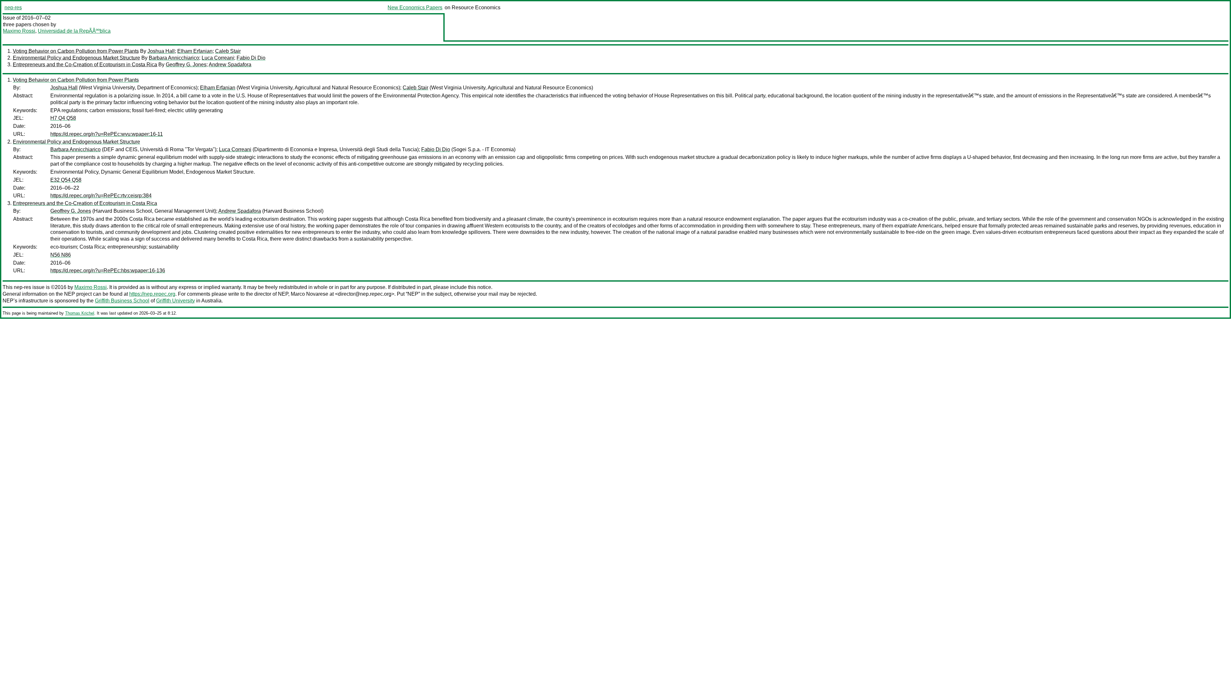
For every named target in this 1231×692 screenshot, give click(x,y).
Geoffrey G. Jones (186, 64)
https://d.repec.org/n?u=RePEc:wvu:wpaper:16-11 (106, 134)
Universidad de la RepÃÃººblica (74, 31)
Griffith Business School (122, 300)
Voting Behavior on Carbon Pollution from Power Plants (76, 51)
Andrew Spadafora (230, 64)
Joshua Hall (161, 51)
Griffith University (175, 300)
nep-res (13, 7)
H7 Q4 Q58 (63, 118)
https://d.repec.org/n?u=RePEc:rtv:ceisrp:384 (101, 195)
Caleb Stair (228, 51)
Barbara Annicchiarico (174, 58)
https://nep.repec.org (152, 294)
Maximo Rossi (19, 31)
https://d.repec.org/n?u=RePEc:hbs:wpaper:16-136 (107, 270)
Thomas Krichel (79, 313)
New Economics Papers (415, 7)
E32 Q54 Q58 (65, 180)
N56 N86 (60, 255)
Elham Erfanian (195, 51)
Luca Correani (218, 58)
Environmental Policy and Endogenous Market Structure (76, 58)
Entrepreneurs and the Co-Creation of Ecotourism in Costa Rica (85, 64)
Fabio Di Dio (251, 58)
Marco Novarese (309, 294)
